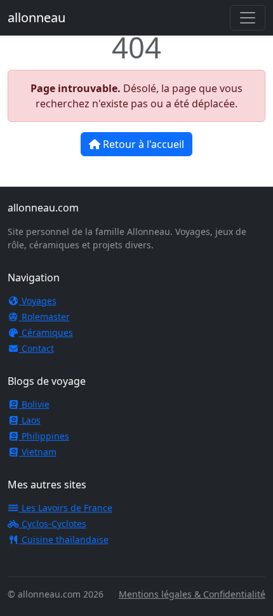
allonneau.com (43, 208)
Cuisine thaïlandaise (64, 539)
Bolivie (34, 404)
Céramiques (46, 332)
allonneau (36, 17)
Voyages (38, 301)
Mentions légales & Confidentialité (192, 594)
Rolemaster (44, 317)
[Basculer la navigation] (247, 17)
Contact (36, 348)
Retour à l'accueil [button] (142, 144)
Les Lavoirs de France (65, 508)
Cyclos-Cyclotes (52, 524)
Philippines (44, 436)
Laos (30, 420)
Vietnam (38, 452)
